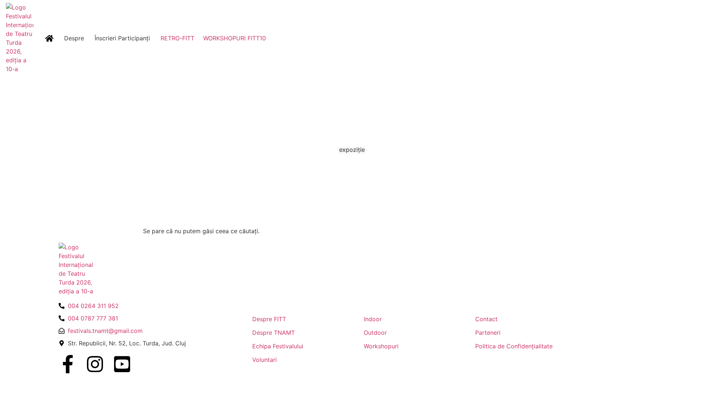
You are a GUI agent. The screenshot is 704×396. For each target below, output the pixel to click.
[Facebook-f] (68, 364)
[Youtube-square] (122, 364)
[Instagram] (95, 364)
